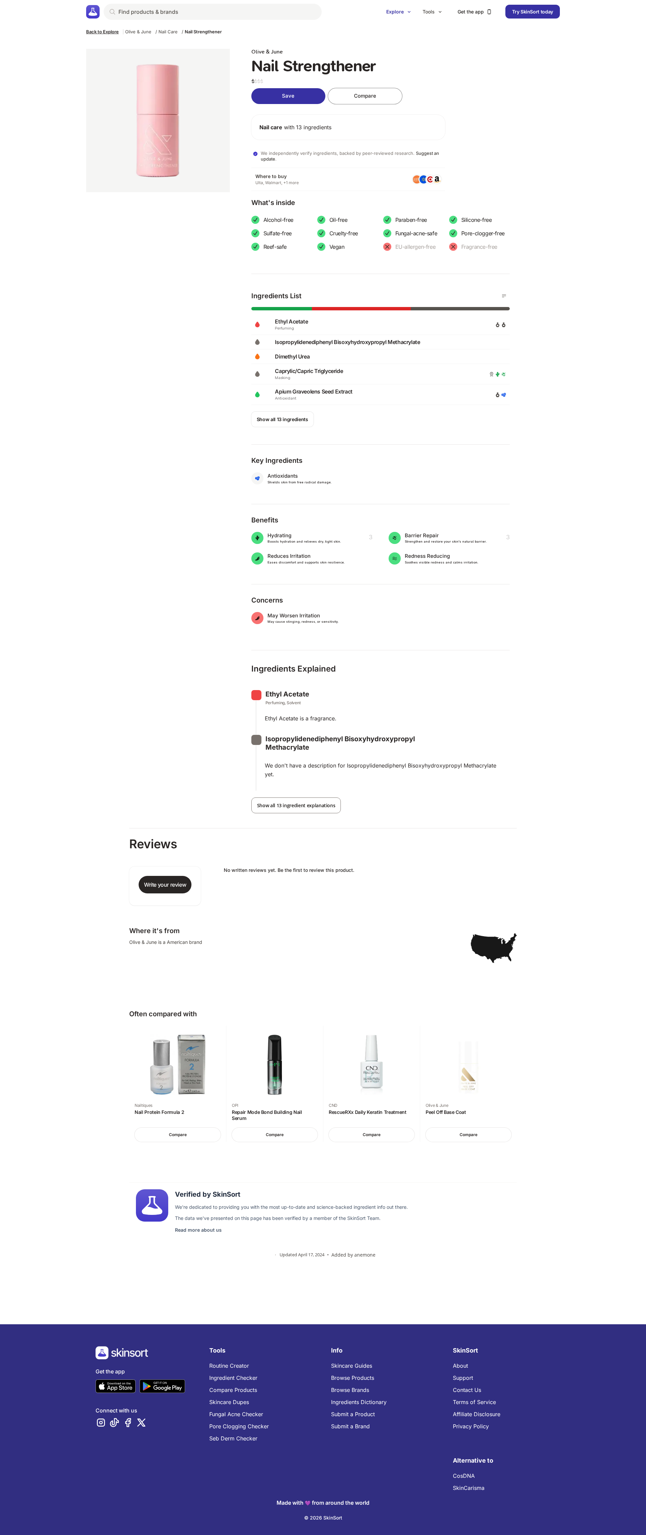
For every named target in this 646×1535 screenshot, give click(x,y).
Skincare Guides (351, 1365)
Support (463, 1377)
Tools (429, 11)
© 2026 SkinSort (323, 1518)
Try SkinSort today (532, 11)
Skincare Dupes (229, 1402)
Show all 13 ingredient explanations (296, 805)
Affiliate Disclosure (476, 1414)
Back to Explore (102, 31)
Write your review (165, 884)
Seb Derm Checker (233, 1438)
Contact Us (467, 1390)
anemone (364, 1255)
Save (288, 96)
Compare (365, 96)
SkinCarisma (469, 1488)
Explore (395, 11)
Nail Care (168, 31)
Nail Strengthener (203, 31)
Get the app (471, 11)
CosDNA (464, 1475)
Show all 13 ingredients (282, 419)
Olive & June (138, 31)
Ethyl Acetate (287, 694)
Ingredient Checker (233, 1377)
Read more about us (198, 1230)
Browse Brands (350, 1390)
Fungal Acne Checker (236, 1414)
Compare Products (233, 1390)
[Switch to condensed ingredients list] (504, 296)
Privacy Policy (471, 1426)
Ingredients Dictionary (359, 1402)
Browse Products (352, 1377)
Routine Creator (229, 1365)
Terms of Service (474, 1402)
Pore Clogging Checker (239, 1426)
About (460, 1365)
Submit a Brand (350, 1426)
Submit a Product (353, 1414)
